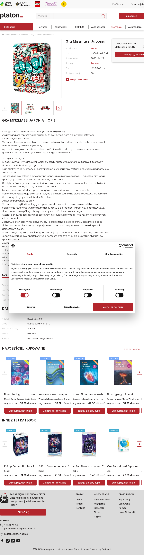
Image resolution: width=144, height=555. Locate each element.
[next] (139, 372)
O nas (79, 499)
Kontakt (80, 508)
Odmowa (30, 307)
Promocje (116, 27)
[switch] (56, 295)
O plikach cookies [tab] (114, 254)
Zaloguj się (131, 16)
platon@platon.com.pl (16, 534)
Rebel (7, 471)
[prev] (4, 372)
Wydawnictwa (102, 499)
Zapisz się (23, 512)
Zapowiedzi (61, 27)
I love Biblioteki (127, 512)
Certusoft (106, 549)
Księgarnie (99, 503)
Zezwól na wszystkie (113, 307)
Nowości (42, 27)
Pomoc (123, 508)
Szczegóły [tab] (72, 254)
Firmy (97, 512)
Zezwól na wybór (72, 307)
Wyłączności (98, 27)
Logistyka (99, 516)
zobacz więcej (132, 349)
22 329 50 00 (11, 525)
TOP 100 (79, 27)
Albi (109, 471)
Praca (79, 503)
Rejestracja (125, 499)
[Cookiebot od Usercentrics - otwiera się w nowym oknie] (121, 246)
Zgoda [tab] (30, 254)
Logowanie (124, 503)
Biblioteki (99, 508)
